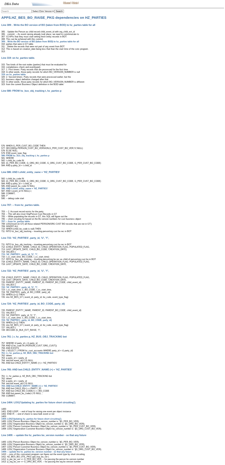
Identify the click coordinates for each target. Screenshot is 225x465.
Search (59, 11)
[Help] (75, 2)
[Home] (67, 2)
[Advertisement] (112, 119)
